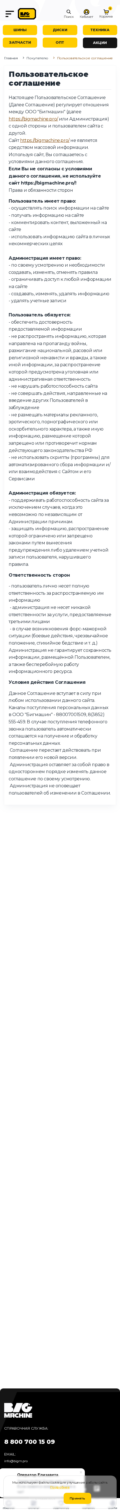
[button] (69, 14)
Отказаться (45, 1498)
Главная (11, 58)
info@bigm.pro (16, 1461)
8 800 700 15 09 (29, 1441)
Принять (77, 1498)
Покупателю (37, 58)
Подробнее (59, 1487)
